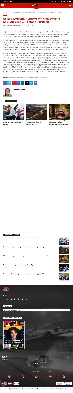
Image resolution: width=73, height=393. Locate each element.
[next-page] (67, 102)
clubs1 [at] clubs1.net (16, 295)
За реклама (25, 388)
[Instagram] (55, 1)
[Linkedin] (58, 1)
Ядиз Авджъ (43, 77)
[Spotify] (64, 1)
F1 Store (4, 1)
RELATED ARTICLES (11, 101)
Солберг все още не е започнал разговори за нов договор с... (21, 238)
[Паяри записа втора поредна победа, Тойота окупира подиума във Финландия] (64, 276)
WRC (5, 118)
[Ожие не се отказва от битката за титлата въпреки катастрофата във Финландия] (59, 112)
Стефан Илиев (10, 25)
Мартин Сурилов (23, 77)
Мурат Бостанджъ (34, 77)
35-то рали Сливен (12, 77)
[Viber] (18, 83)
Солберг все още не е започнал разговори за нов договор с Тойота (13, 122)
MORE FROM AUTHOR (24, 101)
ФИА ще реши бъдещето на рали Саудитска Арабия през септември (36, 122)
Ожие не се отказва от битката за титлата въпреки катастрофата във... (26, 256)
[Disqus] (36, 152)
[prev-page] (65, 102)
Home (5, 12)
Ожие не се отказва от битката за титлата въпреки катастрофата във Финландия (59, 122)
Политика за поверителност (58, 388)
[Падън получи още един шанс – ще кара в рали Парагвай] (64, 267)
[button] (70, 5)
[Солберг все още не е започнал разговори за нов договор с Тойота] (13, 112)
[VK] (35, 83)
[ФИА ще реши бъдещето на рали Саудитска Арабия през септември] (36, 112)
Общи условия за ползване (39, 388)
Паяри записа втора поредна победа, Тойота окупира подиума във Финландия (26, 274)
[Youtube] (70, 1)
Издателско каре (14, 388)
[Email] (27, 83)
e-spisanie (9, 1)
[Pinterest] (61, 1)
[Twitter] (67, 1)
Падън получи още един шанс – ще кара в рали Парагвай (19, 265)
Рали (10, 12)
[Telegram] (31, 83)
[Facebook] (52, 1)
